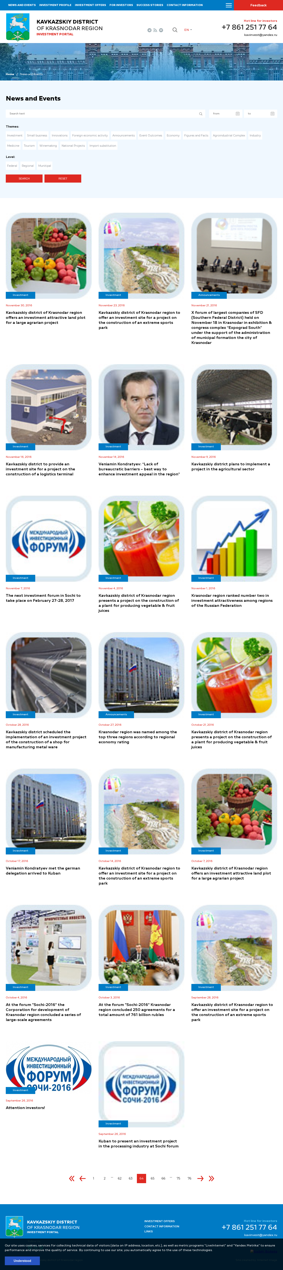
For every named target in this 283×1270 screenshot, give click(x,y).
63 (130, 1178)
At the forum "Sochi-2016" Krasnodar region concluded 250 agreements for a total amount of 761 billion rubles (137, 1010)
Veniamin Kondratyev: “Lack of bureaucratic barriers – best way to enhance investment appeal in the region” (139, 469)
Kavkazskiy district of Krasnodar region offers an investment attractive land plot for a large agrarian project (45, 318)
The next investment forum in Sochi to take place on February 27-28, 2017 (43, 598)
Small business (37, 135)
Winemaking (48, 145)
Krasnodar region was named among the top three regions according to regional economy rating (138, 737)
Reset (63, 178)
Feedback (258, 5)
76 (189, 1178)
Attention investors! (25, 1108)
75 (178, 1178)
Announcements (123, 135)
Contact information (185, 5)
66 (163, 1178)
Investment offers (90, 5)
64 (142, 1178)
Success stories (149, 5)
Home (10, 74)
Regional (28, 166)
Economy (173, 135)
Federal (12, 166)
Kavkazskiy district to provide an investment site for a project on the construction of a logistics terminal (40, 469)
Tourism (29, 145)
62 (119, 1178)
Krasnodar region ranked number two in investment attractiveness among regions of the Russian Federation (232, 601)
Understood (22, 1260)
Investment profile (55, 5)
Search (24, 178)
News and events (22, 5)
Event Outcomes (150, 135)
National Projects (73, 145)
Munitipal (44, 166)
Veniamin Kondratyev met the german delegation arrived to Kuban (43, 871)
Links (148, 1231)
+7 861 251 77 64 (249, 27)
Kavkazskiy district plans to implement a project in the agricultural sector (230, 466)
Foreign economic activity (90, 135)
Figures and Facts (196, 135)
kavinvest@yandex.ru (260, 35)
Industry (255, 135)
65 (152, 1178)
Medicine (13, 145)
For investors (121, 5)
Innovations (60, 135)
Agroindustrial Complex (229, 135)
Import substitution (103, 145)
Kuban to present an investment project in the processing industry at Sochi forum (139, 1144)
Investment (15, 135)
